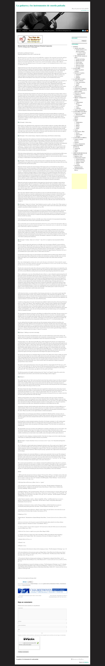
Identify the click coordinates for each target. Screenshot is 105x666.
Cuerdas (77, 83)
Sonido (76, 120)
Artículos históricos (80, 159)
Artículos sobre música (79, 48)
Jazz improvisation (80, 66)
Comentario (20, 608)
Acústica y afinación (78, 80)
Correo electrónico (22, 625)
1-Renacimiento (79, 102)
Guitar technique (34, 583)
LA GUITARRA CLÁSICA (79, 79)
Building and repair (80, 60)
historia (76, 150)
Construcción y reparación (80, 113)
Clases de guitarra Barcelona (36, 30)
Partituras (76, 100)
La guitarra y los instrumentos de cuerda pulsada (40, 5)
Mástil (77, 85)
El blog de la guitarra (49, 30)
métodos (78, 76)
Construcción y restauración (80, 88)
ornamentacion (63, 583)
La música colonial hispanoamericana (81, 53)
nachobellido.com (85, 10)
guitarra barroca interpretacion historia (51, 583)
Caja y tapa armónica (80, 82)
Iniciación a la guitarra (79, 73)
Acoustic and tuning (80, 59)
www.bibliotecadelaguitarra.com (63, 30)
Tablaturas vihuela (80, 162)
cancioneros (78, 74)
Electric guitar (79, 62)
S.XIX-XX (78, 108)
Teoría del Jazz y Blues (79, 131)
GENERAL (75, 46)
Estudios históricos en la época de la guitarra (81, 50)
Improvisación (79, 134)
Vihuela (77, 164)
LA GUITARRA (76, 68)
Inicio (19, 30)
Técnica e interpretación (79, 110)
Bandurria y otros (78, 156)
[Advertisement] (79, 181)
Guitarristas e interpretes (79, 93)
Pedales (77, 128)
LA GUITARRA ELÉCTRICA (80, 111)
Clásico (77, 107)
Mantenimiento (79, 114)
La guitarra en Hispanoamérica (77, 95)
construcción (77, 148)
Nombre (19, 621)
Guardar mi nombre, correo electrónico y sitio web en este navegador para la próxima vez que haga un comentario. (42, 635)
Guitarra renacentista (80, 161)
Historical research (80, 65)
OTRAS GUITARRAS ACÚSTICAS (78, 146)
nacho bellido (34, 47)
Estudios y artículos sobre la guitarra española (80, 90)
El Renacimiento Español (79, 157)
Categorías (24, 30)
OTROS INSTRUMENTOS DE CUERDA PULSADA (80, 153)
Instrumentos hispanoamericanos (78, 166)
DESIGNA (86, 662)
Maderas (78, 125)
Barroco (77, 103)
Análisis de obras (78, 87)
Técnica (76, 130)
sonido (75, 151)
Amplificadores (79, 122)
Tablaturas (79, 105)
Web (19, 629)
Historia (76, 119)
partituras (78, 77)
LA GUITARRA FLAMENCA (80, 137)
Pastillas (77, 127)
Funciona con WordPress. (78, 659)
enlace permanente (26, 585)
